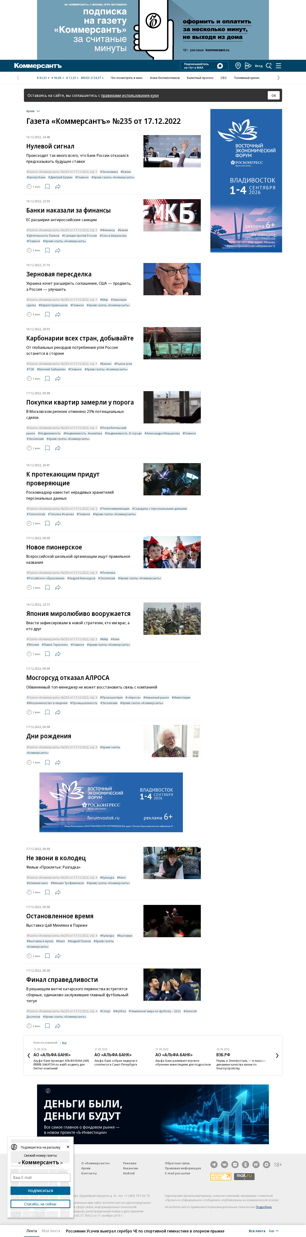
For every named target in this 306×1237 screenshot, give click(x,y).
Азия (116, 639)
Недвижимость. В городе (124, 433)
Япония (34, 644)
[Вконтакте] (224, 1164)
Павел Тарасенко (56, 644)
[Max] (266, 1164)
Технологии (37, 514)
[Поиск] (269, 65)
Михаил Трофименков (68, 883)
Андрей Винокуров (82, 578)
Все (64, 1042)
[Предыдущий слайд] (28, 1055)
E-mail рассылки (177, 1173)
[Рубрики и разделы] (278, 65)
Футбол (120, 1011)
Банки (127, 172)
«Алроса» (134, 697)
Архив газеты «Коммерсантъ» (114, 177)
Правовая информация (183, 1168)
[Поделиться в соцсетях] (58, 186)
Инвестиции (182, 697)
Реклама (130, 1163)
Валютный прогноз (200, 78)
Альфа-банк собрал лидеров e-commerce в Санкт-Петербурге (116, 1062)
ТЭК (31, 369)
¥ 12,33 (71, 78)
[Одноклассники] (245, 1164)
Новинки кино (38, 883)
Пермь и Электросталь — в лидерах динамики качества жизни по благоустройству (241, 1064)
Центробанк (37, 177)
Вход (259, 66)
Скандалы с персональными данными (160, 508)
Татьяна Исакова (62, 514)
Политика (108, 572)
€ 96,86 (56, 78)
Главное (83, 177)
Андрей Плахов (80, 941)
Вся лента (257, 1230)
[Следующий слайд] (277, 1055)
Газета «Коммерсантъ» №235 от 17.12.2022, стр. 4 (63, 877)
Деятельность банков (44, 235)
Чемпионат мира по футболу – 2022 (156, 1011)
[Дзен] (235, 1164)
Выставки (125, 935)
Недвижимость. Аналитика (84, 433)
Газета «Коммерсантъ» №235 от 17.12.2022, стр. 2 (63, 508)
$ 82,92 (42, 78)
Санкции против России (80, 235)
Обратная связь (177, 1163)
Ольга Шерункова (114, 235)
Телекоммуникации (115, 508)
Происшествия (112, 697)
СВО (224, 78)
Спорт (106, 1011)
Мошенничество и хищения (48, 703)
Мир (105, 299)
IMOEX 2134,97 (91, 78)
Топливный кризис (247, 78)
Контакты (89, 1173)
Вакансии (130, 1168)
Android (129, 1173)
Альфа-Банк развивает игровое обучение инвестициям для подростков (183, 1062)
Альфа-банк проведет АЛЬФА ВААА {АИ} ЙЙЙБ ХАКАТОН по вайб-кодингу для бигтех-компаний (61, 1064)
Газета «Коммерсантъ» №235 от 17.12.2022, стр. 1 (63, 172)
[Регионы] (238, 65)
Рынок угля (124, 363)
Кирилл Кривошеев (54, 305)
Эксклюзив (36, 439)
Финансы (108, 230)
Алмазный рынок (157, 697)
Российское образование (47, 578)
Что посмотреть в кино (127, 78)
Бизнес (107, 363)
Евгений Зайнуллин (52, 369)
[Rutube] (256, 1164)
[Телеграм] (214, 1164)
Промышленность (85, 703)
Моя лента (51, 1230)
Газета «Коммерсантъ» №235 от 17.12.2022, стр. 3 (63, 572)
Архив (85, 1168)
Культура (108, 877)
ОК (274, 95)
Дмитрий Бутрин (61, 177)
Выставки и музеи (41, 941)
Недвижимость (50, 433)
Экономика (110, 172)
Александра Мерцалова (163, 433)
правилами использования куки (130, 95)
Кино (122, 877)
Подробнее (264, 1207)
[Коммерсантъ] (38, 65)
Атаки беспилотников (165, 78)
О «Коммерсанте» (95, 1163)
